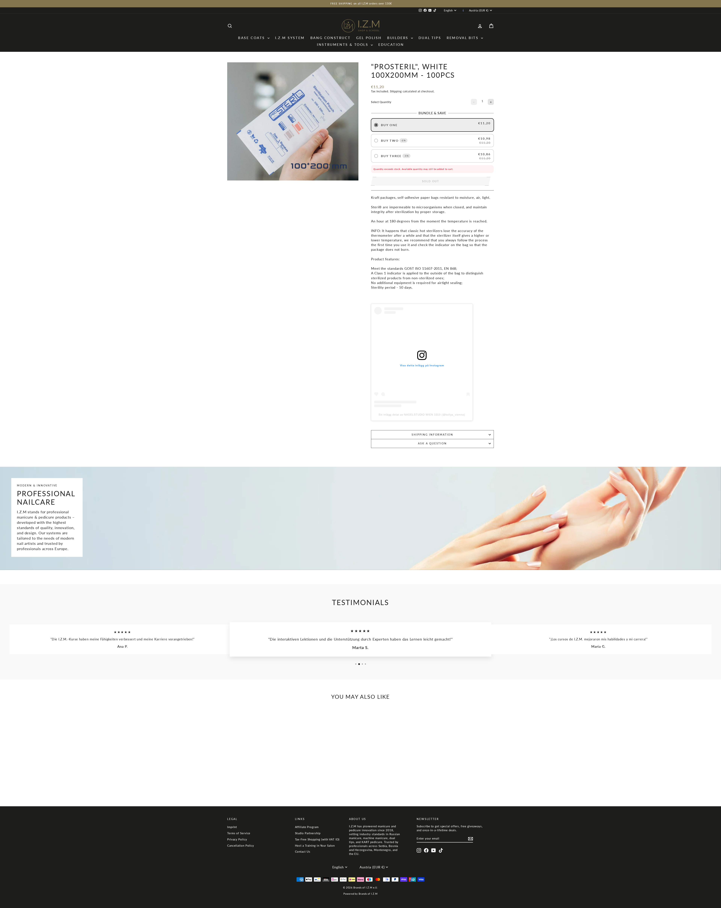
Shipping (396, 91)
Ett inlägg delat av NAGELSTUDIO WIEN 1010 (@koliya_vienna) (422, 414)
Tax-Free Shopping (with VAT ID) (317, 839)
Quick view (259, 768)
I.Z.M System (290, 38)
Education (391, 44)
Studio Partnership (308, 833)
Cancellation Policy (240, 845)
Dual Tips (430, 38)
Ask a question (432, 443)
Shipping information (432, 434)
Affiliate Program (307, 827)
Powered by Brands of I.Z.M (360, 893)
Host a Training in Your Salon (315, 845)
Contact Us (302, 851)
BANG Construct (330, 38)
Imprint (232, 827)
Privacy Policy (237, 839)
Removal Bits (463, 38)
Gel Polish (369, 38)
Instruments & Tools (343, 44)
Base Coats (252, 38)
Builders (398, 38)
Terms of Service (238, 833)
